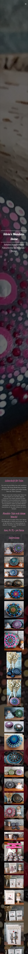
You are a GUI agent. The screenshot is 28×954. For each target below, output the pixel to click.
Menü (25, 3)
